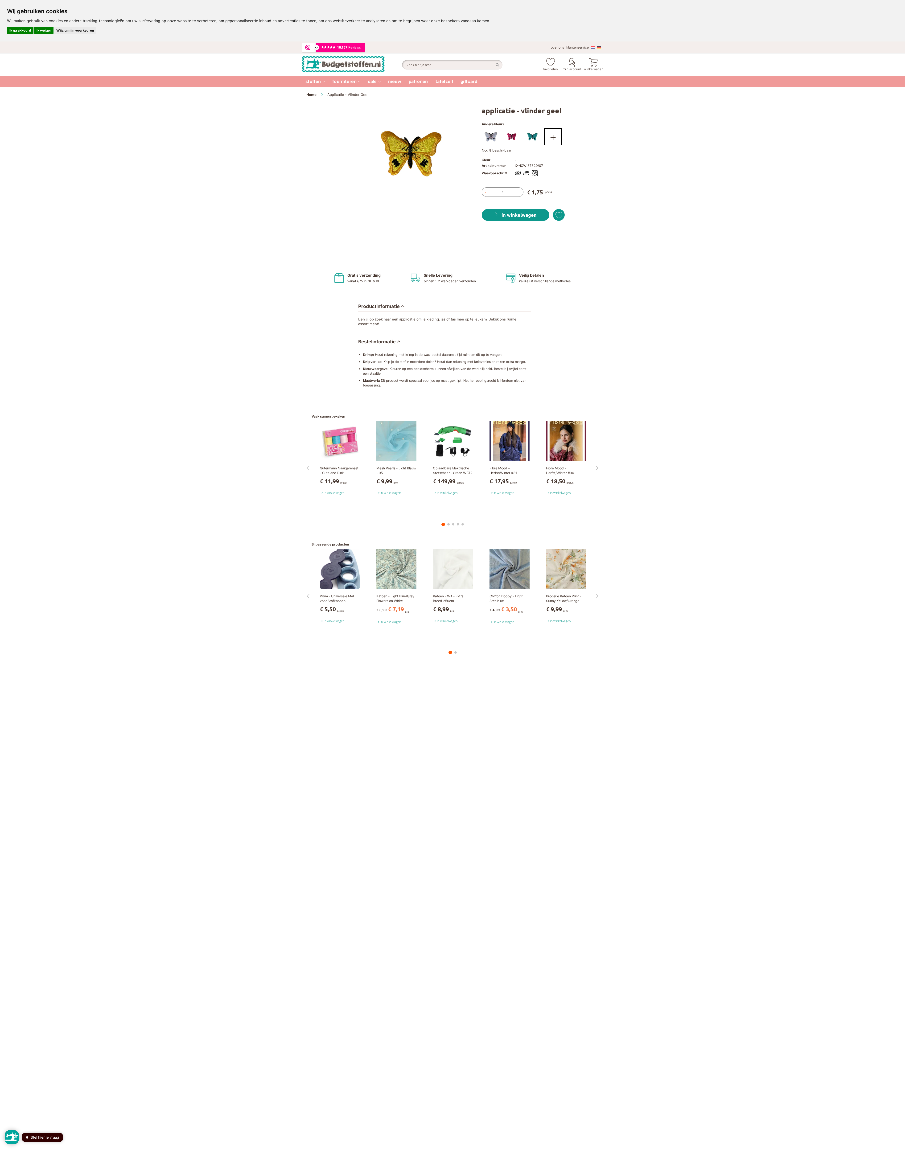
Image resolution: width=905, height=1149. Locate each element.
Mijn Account (572, 69)
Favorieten (550, 69)
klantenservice (577, 47)
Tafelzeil (444, 81)
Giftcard (469, 81)
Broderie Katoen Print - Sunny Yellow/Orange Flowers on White (563, 600)
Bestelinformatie (377, 341)
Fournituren (344, 81)
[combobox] (452, 65)
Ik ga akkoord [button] (20, 30)
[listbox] (540, 138)
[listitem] (315, 81)
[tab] (381, 306)
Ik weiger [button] (44, 30)
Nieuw (394, 81)
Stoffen (313, 81)
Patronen (418, 81)
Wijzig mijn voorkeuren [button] (75, 30)
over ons (557, 47)
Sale (372, 81)
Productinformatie (379, 306)
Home (311, 94)
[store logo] (352, 65)
